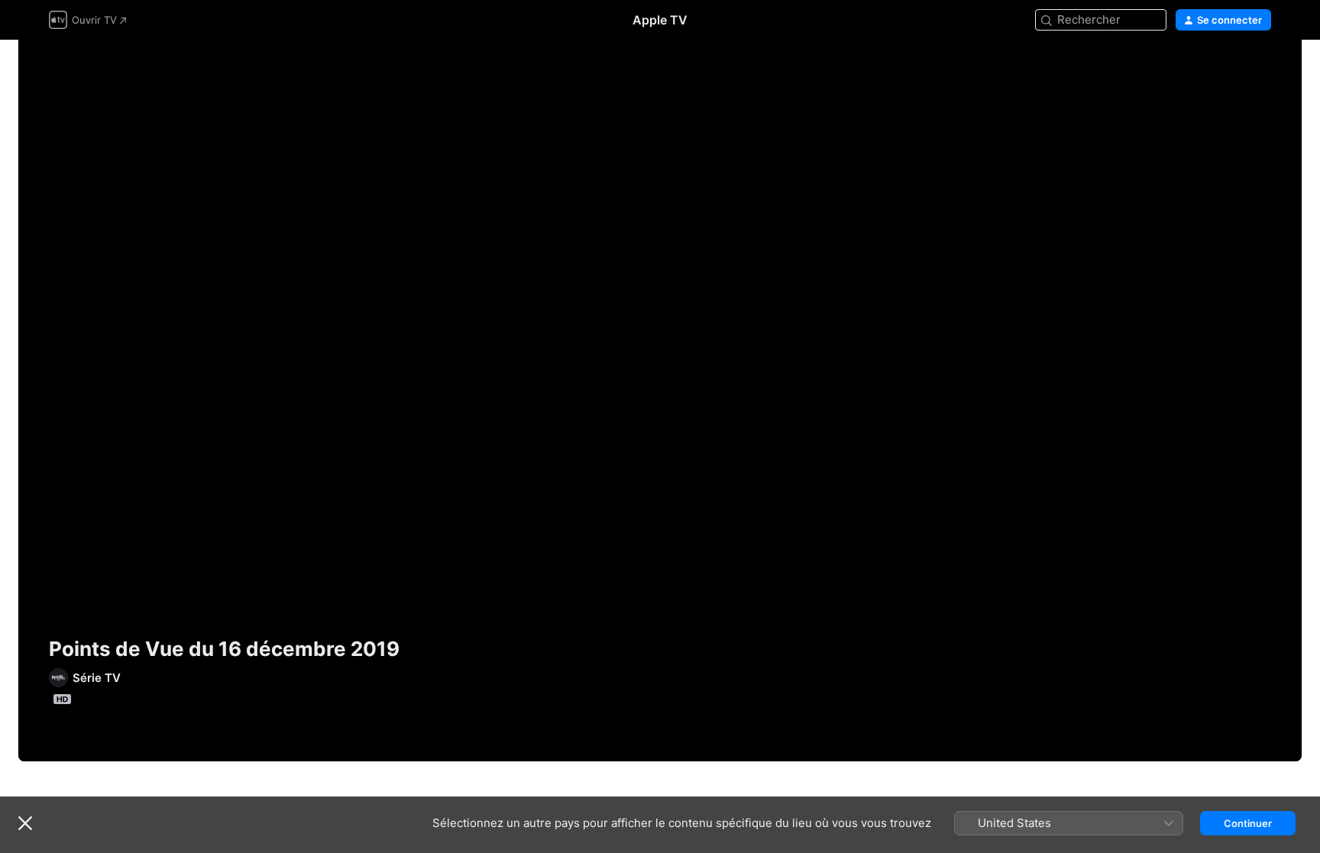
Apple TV (660, 19)
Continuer (1248, 823)
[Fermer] (25, 823)
